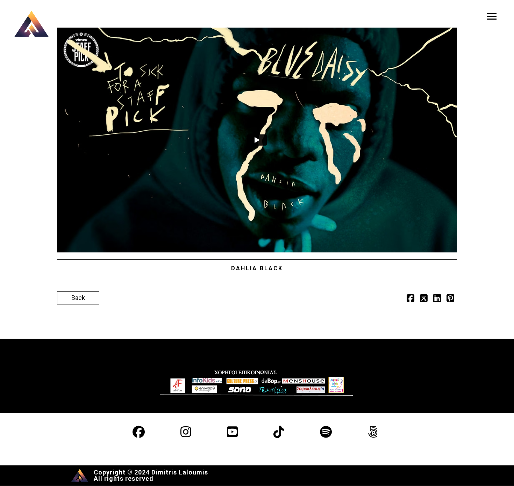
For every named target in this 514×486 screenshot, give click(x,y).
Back (78, 297)
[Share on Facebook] (410, 299)
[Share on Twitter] (423, 299)
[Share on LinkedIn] (437, 299)
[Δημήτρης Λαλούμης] (31, 23)
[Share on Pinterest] (450, 299)
